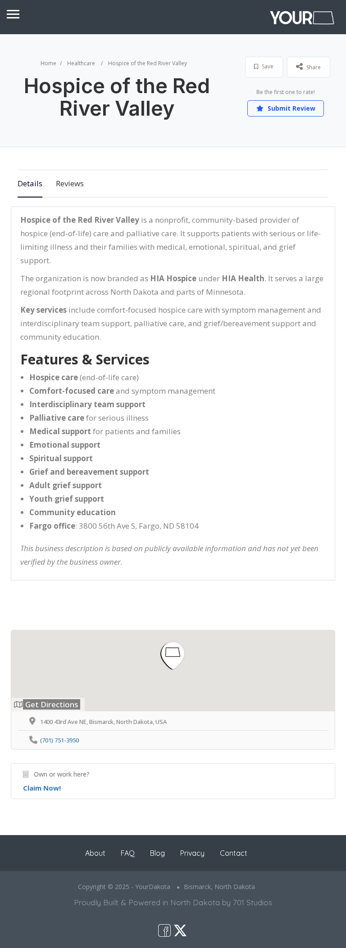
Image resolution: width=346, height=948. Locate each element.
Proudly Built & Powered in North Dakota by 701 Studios (173, 902)
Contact (233, 853)
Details (30, 183)
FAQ (128, 853)
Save (266, 66)
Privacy (192, 853)
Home (48, 63)
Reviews (70, 183)
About (95, 853)
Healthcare (81, 63)
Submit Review (290, 108)
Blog (157, 853)
